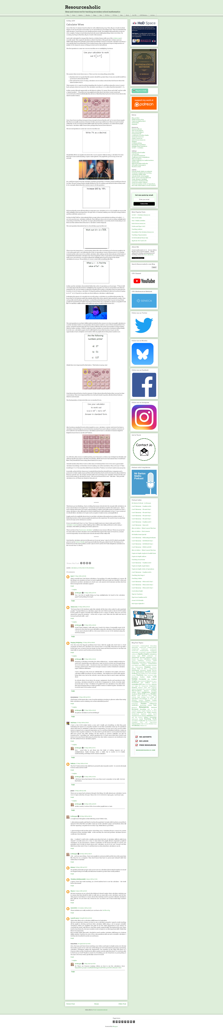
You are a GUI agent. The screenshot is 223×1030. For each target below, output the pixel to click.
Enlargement (153, 668)
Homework (135, 682)
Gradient (154, 679)
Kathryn (73, 763)
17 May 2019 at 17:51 (89, 748)
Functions (135, 677)
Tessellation (135, 720)
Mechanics (140, 689)
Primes (154, 700)
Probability (135, 702)
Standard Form (136, 715)
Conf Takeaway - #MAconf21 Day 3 (142, 588)
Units (142, 724)
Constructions (152, 663)
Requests (134, 124)
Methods (154, 689)
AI (136, 654)
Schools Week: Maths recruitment (142, 171)
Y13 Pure (115, 15)
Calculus (154, 659)
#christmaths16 (144, 646)
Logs (136, 686)
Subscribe (144, 204)
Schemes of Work (151, 711)
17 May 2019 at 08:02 (90, 625)
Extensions (148, 672)
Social (149, 714)
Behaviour (149, 657)
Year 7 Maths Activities (138, 220)
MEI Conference (147, 689)
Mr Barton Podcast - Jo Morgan (141, 503)
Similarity (154, 712)
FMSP (139, 673)
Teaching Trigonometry (139, 235)
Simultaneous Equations (139, 714)
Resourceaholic (83, 7)
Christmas (148, 660)
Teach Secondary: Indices (139, 182)
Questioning (143, 705)
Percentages (143, 698)
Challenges (141, 660)
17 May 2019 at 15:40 (82, 763)
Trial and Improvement (148, 722)
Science (134, 712)
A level (154, 652)
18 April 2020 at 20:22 (85, 918)
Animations (153, 654)
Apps (138, 655)
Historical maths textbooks (140, 163)
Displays (134, 141)
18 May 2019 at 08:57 (86, 854)
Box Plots (140, 659)
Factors (154, 672)
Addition (134, 654)
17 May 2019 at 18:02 (90, 659)
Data (101, 15)
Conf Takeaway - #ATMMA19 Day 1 (142, 541)
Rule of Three (152, 709)
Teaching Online (137, 578)
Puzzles (143, 703)
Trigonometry (136, 724)
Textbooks (142, 720)
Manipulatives (153, 686)
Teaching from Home (138, 559)
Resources (144, 707)
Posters (141, 700)
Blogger (115, 1026)
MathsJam (154, 687)
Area (143, 656)
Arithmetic (150, 655)
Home (96, 1004)
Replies (74, 589)
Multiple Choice (136, 692)
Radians (150, 705)
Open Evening (141, 697)
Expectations (140, 672)
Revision (91, 568)
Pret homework (136, 133)
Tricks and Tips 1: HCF (138, 226)
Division (134, 668)
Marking (134, 687)
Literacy (154, 684)
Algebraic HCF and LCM (139, 240)
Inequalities (135, 684)
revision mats (117, 38)
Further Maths (145, 677)
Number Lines (136, 695)
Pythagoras (153, 703)
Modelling (154, 690)
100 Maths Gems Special (139, 534)
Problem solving (137, 143)
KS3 (140, 684)
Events (149, 670)
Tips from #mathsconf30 (139, 597)
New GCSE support (137, 130)
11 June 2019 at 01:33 (81, 891)
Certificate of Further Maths (140, 135)
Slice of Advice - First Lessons (141, 531)
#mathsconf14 (142, 647)
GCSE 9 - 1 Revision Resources (141, 215)
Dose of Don (142, 668)
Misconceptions (136, 159)
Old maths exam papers (139, 165)
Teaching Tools (150, 719)
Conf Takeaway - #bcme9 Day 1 (141, 509)
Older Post (122, 1004)
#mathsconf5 (135, 649)
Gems (73, 15)
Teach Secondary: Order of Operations (143, 184)
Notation (148, 694)
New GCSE (85, 568)
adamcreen (74, 607)
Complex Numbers (151, 662)
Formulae (154, 673)
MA (139, 686)
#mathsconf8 (153, 649)
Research (134, 707)
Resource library (137, 129)
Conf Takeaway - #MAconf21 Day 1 (142, 581)
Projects (151, 702)
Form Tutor (148, 673)
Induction (154, 682)
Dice (133, 667)
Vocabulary (136, 725)
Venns (155, 724)
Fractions (140, 675)
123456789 (74, 908)
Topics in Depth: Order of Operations (143, 569)
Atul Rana (73, 722)
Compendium (142, 662)
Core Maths (135, 665)
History (148, 681)
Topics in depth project (139, 121)
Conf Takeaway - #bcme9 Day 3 (141, 515)
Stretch (140, 717)
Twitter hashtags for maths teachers (143, 160)
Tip (146, 720)
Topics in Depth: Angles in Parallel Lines (144, 553)
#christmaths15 (135, 646)
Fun (145, 675)
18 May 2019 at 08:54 (86, 816)
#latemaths (135, 647)
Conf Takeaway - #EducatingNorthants (144, 537)
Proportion (135, 703)
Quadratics (135, 705)
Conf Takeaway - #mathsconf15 (141, 522)
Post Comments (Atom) (100, 1010)
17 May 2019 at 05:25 (84, 607)
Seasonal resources (138, 137)
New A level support (138, 132)
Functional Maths (152, 675)
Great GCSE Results (137, 600)
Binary (155, 657)
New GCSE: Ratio (137, 218)
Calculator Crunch (72, 525)
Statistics (150, 716)
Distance (154, 667)
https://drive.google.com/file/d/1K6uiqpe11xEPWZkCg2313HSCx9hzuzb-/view (98, 968)
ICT (142, 682)
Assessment (135, 657)
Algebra (80, 15)
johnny (73, 867)
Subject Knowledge (150, 717)
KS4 (143, 684)
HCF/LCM (143, 681)
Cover (139, 665)
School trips (135, 154)
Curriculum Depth (137, 591)
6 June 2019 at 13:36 (91, 879)
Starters (143, 715)
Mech (127, 15)
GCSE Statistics (143, 15)
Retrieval (154, 707)
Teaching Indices (137, 229)
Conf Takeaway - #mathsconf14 (141, 506)
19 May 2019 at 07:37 (81, 867)
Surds (141, 719)
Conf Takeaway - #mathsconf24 (141, 572)
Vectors (151, 724)
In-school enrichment (138, 155)
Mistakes (146, 690)
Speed (155, 714)
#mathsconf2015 (152, 647)
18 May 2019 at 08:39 (90, 804)
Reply (72, 586)
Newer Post (70, 1004)
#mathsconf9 (135, 650)
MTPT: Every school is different (141, 177)
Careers (134, 660)
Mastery (140, 687)
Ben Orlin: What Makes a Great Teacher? (144, 185)
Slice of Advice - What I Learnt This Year (144, 528)
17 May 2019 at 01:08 (80, 576)
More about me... (149, 255)
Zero (145, 725)
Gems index (135, 122)
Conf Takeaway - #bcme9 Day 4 (141, 519)
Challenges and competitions (140, 157)
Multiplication (146, 692)
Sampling (134, 711)
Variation (146, 724)
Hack (139, 681)
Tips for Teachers (137, 594)
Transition (134, 722)
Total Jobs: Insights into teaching (142, 173)
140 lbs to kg (106, 910)
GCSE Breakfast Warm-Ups (140, 238)
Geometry (142, 679)
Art (156, 655)
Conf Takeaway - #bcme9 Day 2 (141, 512)
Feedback (135, 673)
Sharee (73, 891)
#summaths (135, 652)
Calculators (74, 568)
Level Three (148, 684)
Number (88, 15)
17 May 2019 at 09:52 (85, 697)
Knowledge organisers (139, 144)
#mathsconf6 (144, 649)
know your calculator (85, 530)
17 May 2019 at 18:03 (90, 710)
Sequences (140, 712)
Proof (155, 702)
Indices (147, 682)
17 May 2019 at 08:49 (89, 642)
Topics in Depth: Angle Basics (140, 566)
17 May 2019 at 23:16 (80, 790)
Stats (121, 15)
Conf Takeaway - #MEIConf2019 (141, 547)
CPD (143, 665)
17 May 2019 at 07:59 (90, 593)
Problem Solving (144, 702)
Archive (153, 15)
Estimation (143, 670)
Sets (145, 712)
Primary (147, 700)
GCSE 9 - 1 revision (137, 148)
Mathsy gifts (135, 162)
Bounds (134, 659)
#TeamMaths (142, 652)
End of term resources (138, 140)
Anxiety (134, 655)
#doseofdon (153, 646)
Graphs (134, 681)
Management (145, 686)
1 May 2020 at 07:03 (89, 963)
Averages (142, 657)
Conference (135, 663)
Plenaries (134, 700)
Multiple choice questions (139, 146)
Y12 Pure (107, 15)
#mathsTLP (153, 650)
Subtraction (135, 719)
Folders (143, 673)
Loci (133, 686)
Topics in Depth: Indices (139, 556)
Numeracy (144, 695)
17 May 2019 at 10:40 (83, 722)
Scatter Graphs (141, 711)
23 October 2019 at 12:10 (84, 908)
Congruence (143, 663)
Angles (146, 654)
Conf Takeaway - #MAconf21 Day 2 (142, 585)
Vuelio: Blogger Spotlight (139, 179)
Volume (142, 725)
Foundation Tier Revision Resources (143, 232)
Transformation (152, 720)
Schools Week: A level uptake (140, 176)
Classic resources (137, 138)
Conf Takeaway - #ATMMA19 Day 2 (142, 544)
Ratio (155, 705)
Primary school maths (138, 152)
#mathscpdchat (144, 650)
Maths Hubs (147, 687)
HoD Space (154, 681)
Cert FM (134, 15)
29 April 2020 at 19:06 (84, 943)
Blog (68, 15)
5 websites (148, 652)
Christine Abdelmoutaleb (78, 879)
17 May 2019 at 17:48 (90, 776)
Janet (72, 576)
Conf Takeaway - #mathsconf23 (141, 563)
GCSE (80, 568)
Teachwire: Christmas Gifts (140, 181)
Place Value (153, 698)
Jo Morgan (78, 593)
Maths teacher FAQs (138, 119)
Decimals (154, 665)
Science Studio (80, 542)
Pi (148, 698)
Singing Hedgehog (76, 642)
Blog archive (135, 118)
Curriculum (148, 665)
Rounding (143, 709)
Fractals (134, 675)
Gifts (148, 679)
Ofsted (150, 695)
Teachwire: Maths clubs (139, 174)
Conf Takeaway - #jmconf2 (140, 525)
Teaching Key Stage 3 (138, 575)
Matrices (134, 689)
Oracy (148, 697)
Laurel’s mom (75, 918)
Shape (94, 15)
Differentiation (139, 667)
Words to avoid (136, 166)
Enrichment (135, 670)
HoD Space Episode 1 (138, 603)
